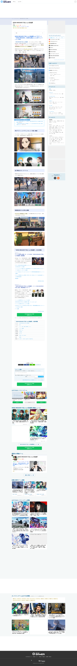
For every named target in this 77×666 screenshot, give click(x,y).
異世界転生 (57, 132)
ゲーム (14, 1)
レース (58, 102)
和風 (54, 132)
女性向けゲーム (33, 600)
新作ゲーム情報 (15, 494)
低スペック (57, 137)
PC (19, 26)
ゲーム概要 (17, 308)
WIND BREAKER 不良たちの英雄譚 (24, 323)
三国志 (58, 130)
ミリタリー (50, 130)
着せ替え (60, 112)
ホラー (50, 131)
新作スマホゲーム (56, 79)
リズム (50, 112)
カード (50, 106)
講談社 (14, 23)
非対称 (54, 139)
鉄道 (60, 132)
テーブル (50, 105)
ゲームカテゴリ (52, 117)
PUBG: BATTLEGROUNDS (54, 55)
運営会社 (50, 656)
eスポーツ (50, 125)
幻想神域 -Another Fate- (54, 45)
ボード (58, 106)
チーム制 (60, 138)
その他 (62, 113)
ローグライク (59, 140)
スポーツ (50, 100)
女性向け (50, 126)
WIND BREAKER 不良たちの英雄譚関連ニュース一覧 (29, 444)
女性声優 (56, 127)
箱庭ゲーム (46, 598)
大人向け (56, 126)
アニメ (20, 326)
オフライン (50, 142)
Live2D (50, 143)
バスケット (50, 103)
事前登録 (26, 494)
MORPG (54, 90)
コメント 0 (23, 25)
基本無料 (20, 331)
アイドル (53, 131)
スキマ (50, 140)
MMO (53, 141)
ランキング (51, 74)
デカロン (51, 47)
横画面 (23, 328)
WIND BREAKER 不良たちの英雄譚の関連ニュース (26, 408)
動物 (56, 131)
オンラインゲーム (16, 18)
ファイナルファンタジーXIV (54, 39)
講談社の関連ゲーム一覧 (29, 475)
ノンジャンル (51, 111)
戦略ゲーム (42, 598)
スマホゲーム (52, 77)
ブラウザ (53, 137)
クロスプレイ (58, 141)
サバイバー (54, 142)
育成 (60, 97)
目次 (16, 32)
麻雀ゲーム (27, 600)
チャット (56, 113)
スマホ (62, 37)
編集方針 (40, 656)
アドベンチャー (51, 113)
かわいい (54, 125)
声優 (24, 326)
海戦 (54, 133)
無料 (17, 26)
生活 (50, 133)
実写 (62, 127)
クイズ (59, 113)
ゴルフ (56, 102)
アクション (51, 92)
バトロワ (58, 142)
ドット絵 (62, 125)
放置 (59, 139)
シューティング (51, 93)
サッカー (50, 102)
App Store (27, 338)
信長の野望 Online (53, 43)
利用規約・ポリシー (35, 656)
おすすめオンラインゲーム (19, 390)
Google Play (31, 338)
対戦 (55, 138)
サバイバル (50, 132)
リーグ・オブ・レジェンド (54, 53)
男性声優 (27, 326)
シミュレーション (52, 96)
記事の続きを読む (41, 281)
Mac (53, 75)
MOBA (50, 98)
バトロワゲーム (38, 598)
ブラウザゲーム (52, 83)
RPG (20, 324)
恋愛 (57, 125)
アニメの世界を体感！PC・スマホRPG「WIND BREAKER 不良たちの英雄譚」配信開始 (30, 122)
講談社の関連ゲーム (17, 453)
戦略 (50, 97)
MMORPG (50, 90)
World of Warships (53, 49)
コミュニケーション (55, 112)
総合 (51, 37)
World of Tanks (53, 51)
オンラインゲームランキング (54, 35)
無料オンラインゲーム (53, 70)
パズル (61, 106)
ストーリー (59, 127)
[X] (55, 178)
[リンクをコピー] (38, 364)
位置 (61, 139)
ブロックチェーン (60, 126)
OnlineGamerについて (29, 656)
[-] (38, 466)
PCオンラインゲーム (53, 72)
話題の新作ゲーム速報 (18, 480)
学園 (61, 130)
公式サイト (21, 338)
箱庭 (62, 97)
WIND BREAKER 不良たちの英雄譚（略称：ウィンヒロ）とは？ (26, 301)
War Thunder (52, 57)
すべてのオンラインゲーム (54, 65)
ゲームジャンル (52, 86)
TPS (57, 93)
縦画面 (53, 140)
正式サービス (14, 26)
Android (28, 26)
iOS (25, 26)
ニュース (19, 1)
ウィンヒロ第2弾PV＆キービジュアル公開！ (22, 300)
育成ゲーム (51, 598)
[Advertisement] (38, 10)
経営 (52, 97)
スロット (54, 109)
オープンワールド (51, 138)
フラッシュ (62, 142)
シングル (56, 139)
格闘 (62, 93)
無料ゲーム (14, 598)
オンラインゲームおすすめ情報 (21, 596)
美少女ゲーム (55, 598)
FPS (55, 93)
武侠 (52, 133)
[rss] (58, 178)
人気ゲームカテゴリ (53, 63)
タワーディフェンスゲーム (16, 600)
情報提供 (43, 656)
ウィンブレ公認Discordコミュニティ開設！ (22, 303)
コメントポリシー (38, 370)
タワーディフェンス (56, 97)
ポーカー (53, 106)
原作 (22, 326)
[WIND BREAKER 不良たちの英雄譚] (15, 456)
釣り (56, 103)
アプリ (20, 328)
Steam (23, 26)
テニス (61, 102)
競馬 (54, 103)
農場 (62, 132)
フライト (59, 93)
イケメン (30, 326)
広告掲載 (47, 656)
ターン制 (50, 139)
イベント (14, 424)
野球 (53, 102)
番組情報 (16, 278)
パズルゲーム (23, 600)
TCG (56, 106)
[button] (46, 398)
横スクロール (61, 137)
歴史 (54, 130)
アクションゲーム (32, 598)
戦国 (56, 130)
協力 (58, 138)
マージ (50, 141)
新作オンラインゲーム (57, 74)
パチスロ (50, 109)
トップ (12, 18)
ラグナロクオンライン (53, 41)
